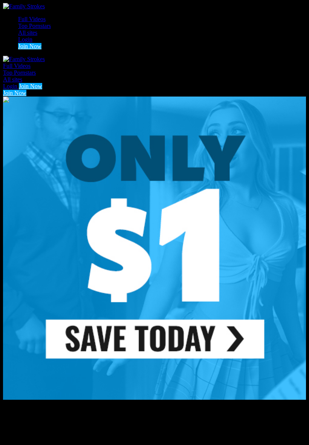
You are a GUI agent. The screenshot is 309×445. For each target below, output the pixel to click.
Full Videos (32, 19)
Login (25, 39)
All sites (27, 32)
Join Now (29, 46)
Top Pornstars (34, 26)
